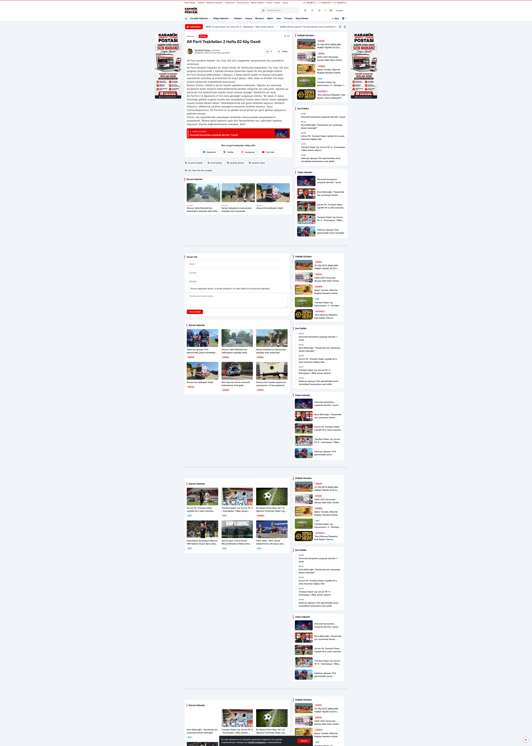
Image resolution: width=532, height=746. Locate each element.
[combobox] (343, 10)
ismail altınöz (216, 163)
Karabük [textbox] (339, 10)
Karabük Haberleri (199, 18)
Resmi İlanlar (190, 3)
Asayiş (248, 18)
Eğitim (270, 18)
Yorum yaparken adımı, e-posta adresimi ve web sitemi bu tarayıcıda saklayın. (230, 288)
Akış (336, 18)
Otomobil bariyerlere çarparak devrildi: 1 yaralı (323, 117)
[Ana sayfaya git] (186, 18)
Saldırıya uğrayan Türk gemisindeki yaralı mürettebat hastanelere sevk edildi (246, 27)
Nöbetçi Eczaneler (214, 3)
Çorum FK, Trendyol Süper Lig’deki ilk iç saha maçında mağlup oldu (322, 137)
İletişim (277, 3)
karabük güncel (237, 163)
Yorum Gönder (195, 312)
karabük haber (258, 163)
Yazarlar (201, 3)
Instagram (250, 152)
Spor (279, 18)
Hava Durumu (243, 3)
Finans (269, 3)
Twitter (230, 152)
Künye (285, 3)
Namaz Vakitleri (257, 3)
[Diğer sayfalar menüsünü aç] (344, 18)
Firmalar (288, 18)
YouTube (270, 152)
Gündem (238, 18)
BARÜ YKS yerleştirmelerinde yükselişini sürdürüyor (316, 27)
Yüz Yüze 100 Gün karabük (200, 170)
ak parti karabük (195, 163)
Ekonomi (259, 18)
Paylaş (284, 51)
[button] (312, 10)
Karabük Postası (203, 50)
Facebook (211, 152)
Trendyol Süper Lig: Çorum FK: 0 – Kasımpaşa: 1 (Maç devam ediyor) (323, 148)
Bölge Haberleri (220, 18)
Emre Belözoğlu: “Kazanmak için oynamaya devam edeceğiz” (321, 126)
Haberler (190, 36)
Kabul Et (304, 741)
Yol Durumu (230, 3)
